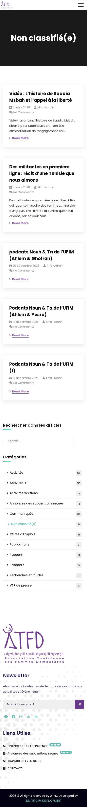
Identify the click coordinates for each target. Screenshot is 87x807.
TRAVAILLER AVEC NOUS (24, 761)
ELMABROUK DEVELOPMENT (43, 801)
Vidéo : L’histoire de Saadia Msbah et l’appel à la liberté (40, 97)
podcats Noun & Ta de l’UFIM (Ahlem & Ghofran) (41, 255)
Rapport (45, 555)
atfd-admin (45, 107)
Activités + (45, 483)
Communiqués (45, 514)
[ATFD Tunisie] (9, 4)
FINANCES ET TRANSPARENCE (33, 745)
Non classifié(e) (45, 524)
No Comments (23, 112)
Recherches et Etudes (45, 575)
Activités (45, 472)
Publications (45, 544)
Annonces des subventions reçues (45, 503)
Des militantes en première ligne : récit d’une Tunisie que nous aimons (41, 173)
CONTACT (14, 768)
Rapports (45, 565)
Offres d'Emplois (45, 534)
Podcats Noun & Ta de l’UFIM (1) (41, 367)
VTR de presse (45, 585)
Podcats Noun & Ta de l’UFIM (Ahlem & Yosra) (41, 311)
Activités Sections (45, 493)
